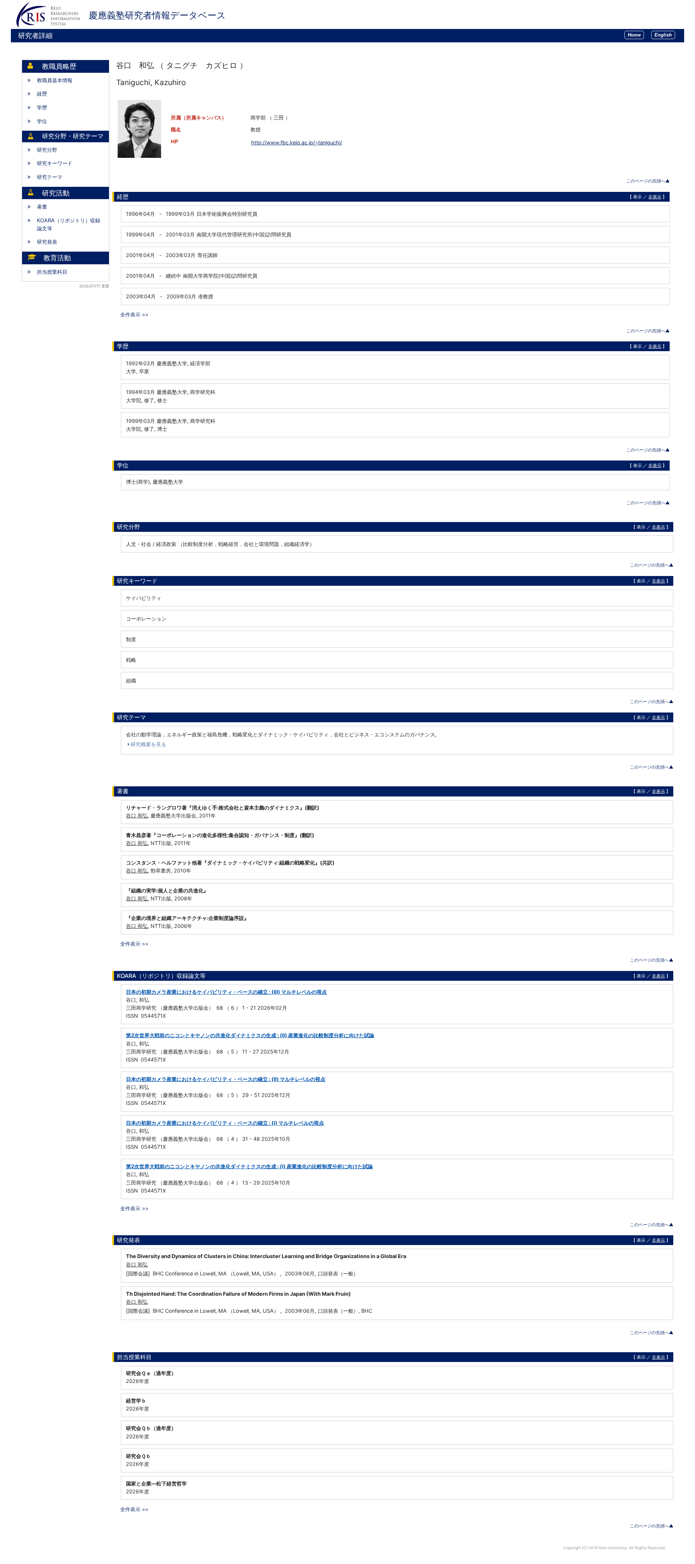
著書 (42, 206)
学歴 (42, 107)
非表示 (654, 196)
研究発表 (47, 242)
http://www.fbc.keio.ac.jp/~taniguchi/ (296, 142)
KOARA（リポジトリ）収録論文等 (68, 224)
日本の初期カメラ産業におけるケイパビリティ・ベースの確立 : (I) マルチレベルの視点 (225, 1123)
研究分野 (47, 150)
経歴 (42, 94)
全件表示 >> (134, 314)
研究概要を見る (148, 744)
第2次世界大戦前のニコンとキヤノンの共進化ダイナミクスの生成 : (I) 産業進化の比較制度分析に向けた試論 (249, 1166)
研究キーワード (54, 163)
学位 (42, 121)
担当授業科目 (52, 272)
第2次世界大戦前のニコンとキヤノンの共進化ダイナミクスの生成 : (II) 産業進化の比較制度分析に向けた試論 (250, 1035)
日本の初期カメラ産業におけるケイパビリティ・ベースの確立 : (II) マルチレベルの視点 (225, 1079)
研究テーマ (49, 177)
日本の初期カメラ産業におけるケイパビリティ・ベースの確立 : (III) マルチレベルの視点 (226, 992)
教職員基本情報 (54, 80)
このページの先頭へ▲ (648, 181)
